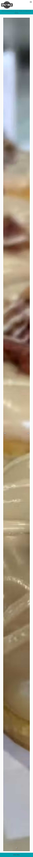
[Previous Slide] (5, 434)
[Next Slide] (28, 434)
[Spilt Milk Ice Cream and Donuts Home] (7, 5)
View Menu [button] (16, 855)
